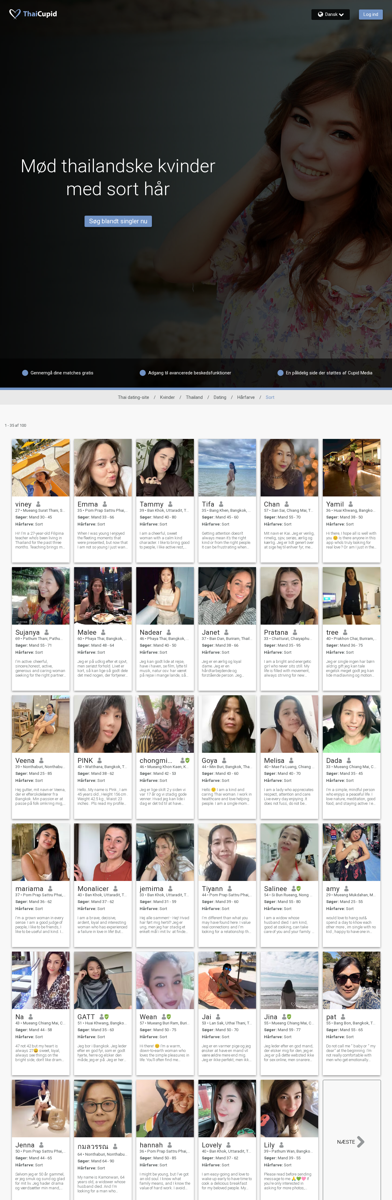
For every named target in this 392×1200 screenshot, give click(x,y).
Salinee (275, 889)
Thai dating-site (133, 397)
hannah (151, 1145)
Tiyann (212, 889)
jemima (152, 889)
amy (333, 889)
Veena (25, 760)
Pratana (276, 632)
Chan (272, 504)
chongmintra (158, 760)
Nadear (151, 632)
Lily (269, 1145)
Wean (148, 1017)
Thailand (194, 397)
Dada (334, 760)
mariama (29, 889)
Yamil (335, 504)
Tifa (208, 504)
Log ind (371, 14)
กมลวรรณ (92, 1146)
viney (23, 504)
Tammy (152, 504)
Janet (211, 632)
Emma (87, 504)
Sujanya (27, 632)
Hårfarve (246, 397)
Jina (270, 1017)
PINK (85, 760)
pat (331, 1017)
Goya (209, 760)
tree (332, 632)
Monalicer (93, 889)
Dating (220, 397)
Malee (86, 632)
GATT (86, 1017)
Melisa (274, 760)
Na (19, 1017)
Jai (206, 1017)
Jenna (25, 1145)
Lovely (212, 1145)
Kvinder (167, 397)
